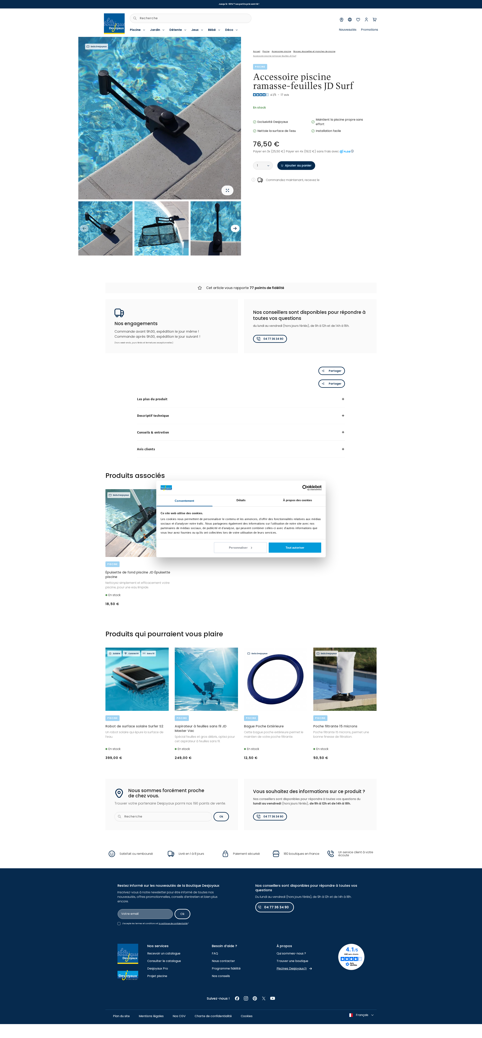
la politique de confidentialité (173, 923)
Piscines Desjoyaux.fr (292, 968)
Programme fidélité (226, 968)
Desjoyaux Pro (157, 968)
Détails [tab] (241, 500)
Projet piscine (157, 976)
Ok (221, 816)
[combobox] (190, 18)
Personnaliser (238, 547)
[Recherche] (135, 18)
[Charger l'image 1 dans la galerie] (105, 228)
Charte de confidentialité (213, 1016)
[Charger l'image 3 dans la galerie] (218, 228)
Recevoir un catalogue (163, 953)
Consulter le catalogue (164, 961)
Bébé (212, 30)
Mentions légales (151, 1016)
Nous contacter (223, 961)
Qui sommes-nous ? (291, 953)
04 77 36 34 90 (273, 339)
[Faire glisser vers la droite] (235, 228)
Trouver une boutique (292, 961)
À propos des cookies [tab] (297, 500)
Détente (175, 30)
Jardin (155, 30)
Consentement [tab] (184, 500)
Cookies (246, 1016)
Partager (335, 371)
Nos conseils (221, 976)
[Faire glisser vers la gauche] (84, 228)
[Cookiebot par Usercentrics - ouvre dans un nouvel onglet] (305, 487)
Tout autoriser (295, 547)
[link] (237, 998)
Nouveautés (347, 29)
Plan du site (121, 1016)
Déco (229, 30)
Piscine (135, 30)
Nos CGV (179, 1016)
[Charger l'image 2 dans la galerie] (161, 228)
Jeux (195, 30)
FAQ (215, 953)
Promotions (369, 29)
